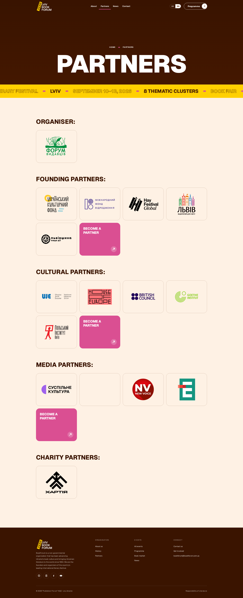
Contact (126, 6)
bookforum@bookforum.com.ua (186, 556)
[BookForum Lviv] (44, 6)
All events (138, 546)
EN (178, 6)
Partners (105, 6)
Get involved (179, 551)
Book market (139, 556)
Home (112, 47)
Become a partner (92, 230)
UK (172, 6)
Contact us (178, 546)
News (115, 6)
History (98, 551)
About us (99, 546)
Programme (139, 551)
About (94, 6)
